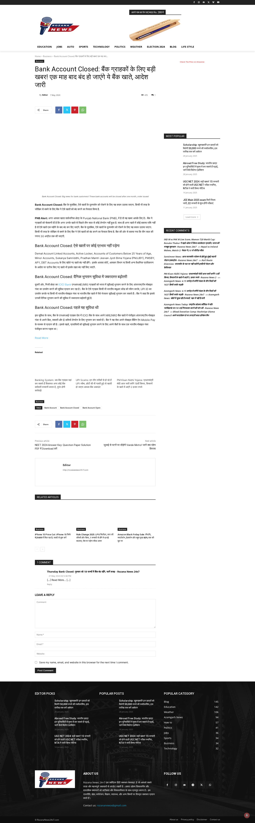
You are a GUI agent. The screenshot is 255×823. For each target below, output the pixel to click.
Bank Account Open (91, 407)
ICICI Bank (64, 284)
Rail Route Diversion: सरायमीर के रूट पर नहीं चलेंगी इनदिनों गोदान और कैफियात (189, 264)
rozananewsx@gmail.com (111, 805)
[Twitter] (209, 3)
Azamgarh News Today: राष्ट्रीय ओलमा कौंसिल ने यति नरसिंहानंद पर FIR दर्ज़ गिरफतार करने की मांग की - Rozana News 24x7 (191, 308)
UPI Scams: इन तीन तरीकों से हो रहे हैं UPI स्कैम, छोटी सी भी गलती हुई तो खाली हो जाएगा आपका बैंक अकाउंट (94, 383)
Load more (191, 216)
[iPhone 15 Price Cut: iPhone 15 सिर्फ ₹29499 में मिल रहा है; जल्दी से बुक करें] (54, 517)
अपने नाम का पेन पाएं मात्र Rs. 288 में (147, 12)
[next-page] (42, 549)
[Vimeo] (213, 3)
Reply (49, 584)
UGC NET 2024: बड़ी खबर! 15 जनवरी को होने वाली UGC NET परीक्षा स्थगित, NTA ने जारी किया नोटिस (201, 185)
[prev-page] (37, 549)
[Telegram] (193, 784)
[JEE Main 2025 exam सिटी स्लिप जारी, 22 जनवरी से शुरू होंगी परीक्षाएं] (172, 204)
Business (47, 56)
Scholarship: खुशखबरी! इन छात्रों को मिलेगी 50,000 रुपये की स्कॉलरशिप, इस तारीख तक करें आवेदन (200, 148)
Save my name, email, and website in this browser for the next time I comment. (84, 662)
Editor (45, 95)
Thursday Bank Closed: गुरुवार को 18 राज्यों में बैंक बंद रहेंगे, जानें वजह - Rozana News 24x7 (93, 571)
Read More (41, 338)
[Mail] (204, 3)
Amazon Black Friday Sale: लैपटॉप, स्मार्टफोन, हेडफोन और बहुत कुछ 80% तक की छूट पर (136, 537)
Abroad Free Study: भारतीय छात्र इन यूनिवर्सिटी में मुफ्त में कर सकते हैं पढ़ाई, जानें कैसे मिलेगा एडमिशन (200, 166)
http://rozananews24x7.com (75, 470)
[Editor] (37, 95)
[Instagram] (199, 3)
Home (38, 56)
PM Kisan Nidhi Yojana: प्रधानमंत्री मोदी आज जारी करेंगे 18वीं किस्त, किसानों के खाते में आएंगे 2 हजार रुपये (135, 383)
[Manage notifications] (247, 815)
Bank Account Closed (69, 407)
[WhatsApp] (82, 110)
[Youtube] (218, 3)
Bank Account (50, 407)
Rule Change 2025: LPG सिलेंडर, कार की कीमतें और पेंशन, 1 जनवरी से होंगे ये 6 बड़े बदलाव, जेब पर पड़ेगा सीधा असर (94, 537)
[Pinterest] (74, 110)
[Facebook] (194, 3)
